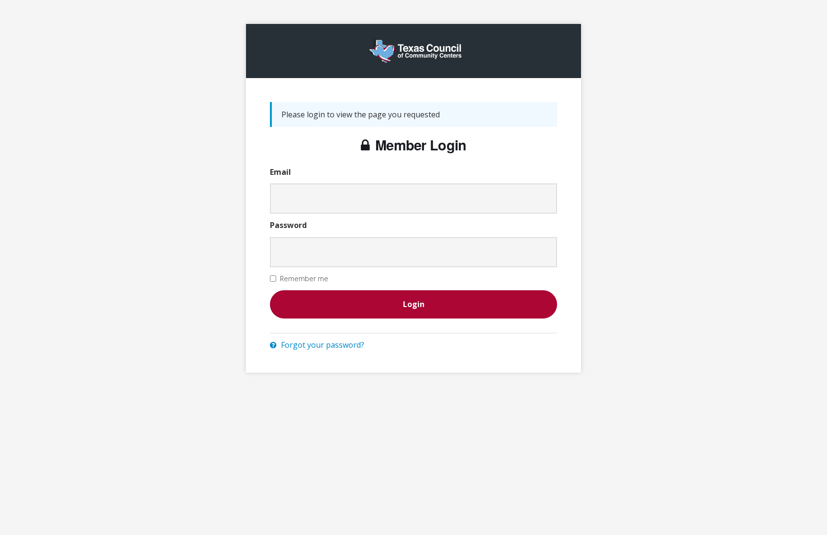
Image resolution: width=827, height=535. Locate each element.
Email (280, 172)
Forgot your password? (321, 345)
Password (288, 225)
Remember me (304, 278)
